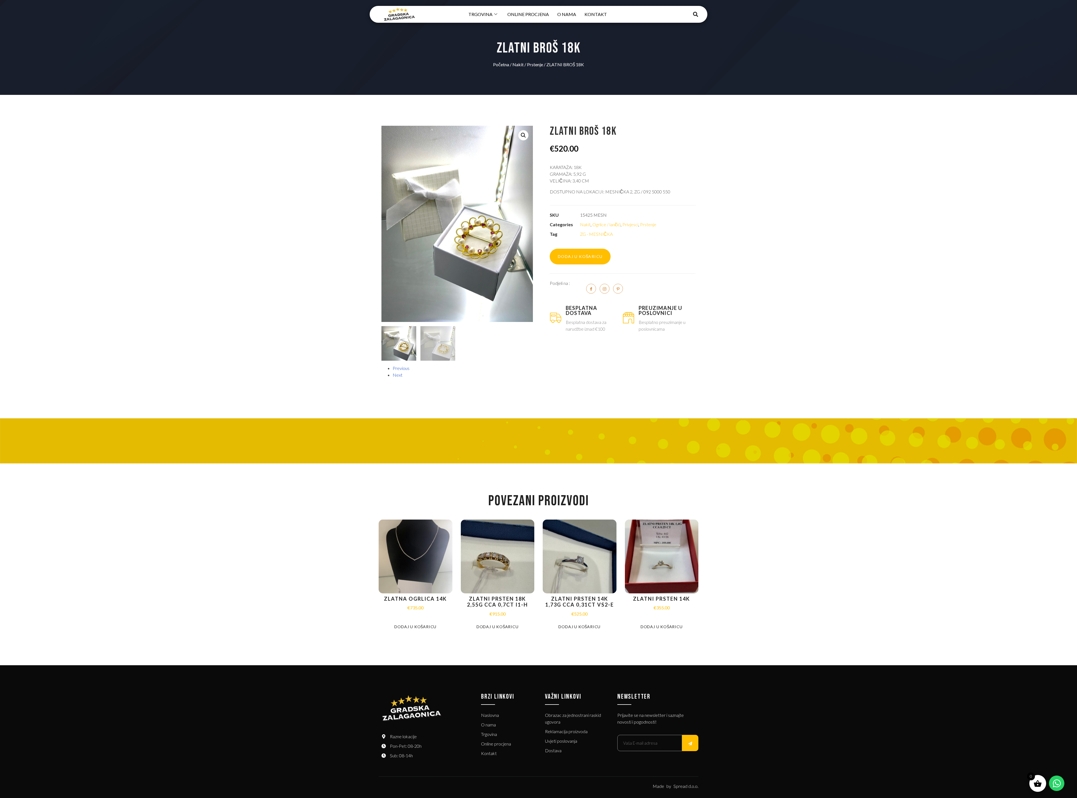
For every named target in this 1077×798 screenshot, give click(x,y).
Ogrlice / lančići (606, 224)
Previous (401, 368)
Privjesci (630, 224)
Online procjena (528, 14)
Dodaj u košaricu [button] (415, 626)
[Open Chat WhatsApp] (1056, 783)
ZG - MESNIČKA (596, 234)
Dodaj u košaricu (580, 256)
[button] (695, 14)
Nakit (518, 64)
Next (397, 375)
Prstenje (535, 64)
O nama (566, 14)
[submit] (690, 743)
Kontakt (595, 14)
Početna (501, 64)
